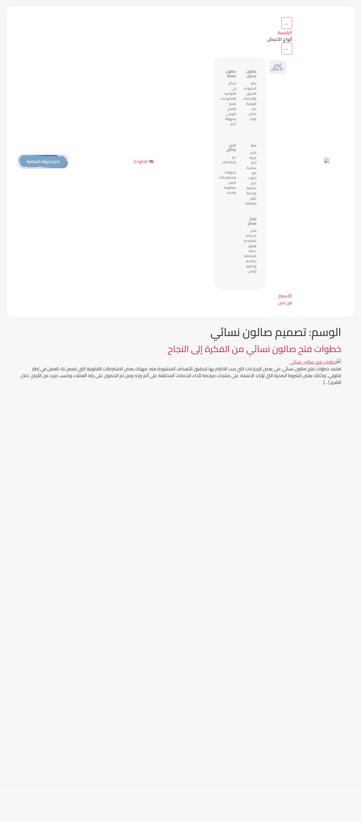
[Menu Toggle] (286, 23)
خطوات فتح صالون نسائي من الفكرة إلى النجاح (254, 348)
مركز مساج (252, 220)
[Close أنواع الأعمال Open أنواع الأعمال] (286, 48)
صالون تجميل (251, 73)
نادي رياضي (231, 147)
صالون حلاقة (231, 73)
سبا (253, 145)
